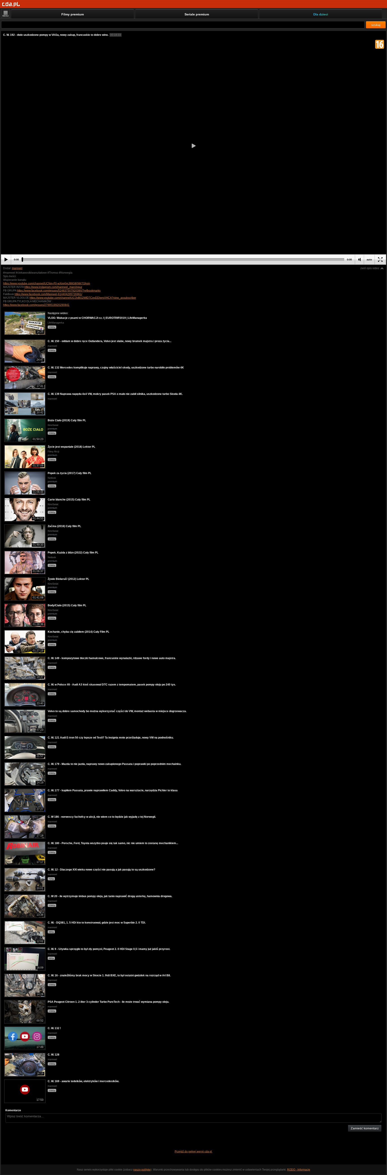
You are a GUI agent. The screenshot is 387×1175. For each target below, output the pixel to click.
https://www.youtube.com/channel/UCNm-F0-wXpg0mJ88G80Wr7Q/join (46, 283)
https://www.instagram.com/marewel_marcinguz (53, 287)
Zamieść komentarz (365, 1128)
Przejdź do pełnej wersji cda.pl (194, 1151)
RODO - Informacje (298, 1169)
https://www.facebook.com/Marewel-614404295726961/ (48, 294)
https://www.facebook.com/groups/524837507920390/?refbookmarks (59, 290)
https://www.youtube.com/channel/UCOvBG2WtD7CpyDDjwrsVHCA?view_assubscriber (83, 297)
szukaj (375, 25)
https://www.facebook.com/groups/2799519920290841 (36, 305)
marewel (17, 268)
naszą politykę (142, 1169)
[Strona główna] (11, 4)
